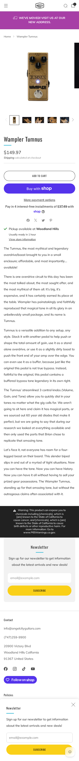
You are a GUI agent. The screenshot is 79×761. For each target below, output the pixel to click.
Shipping (9, 157)
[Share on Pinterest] (51, 220)
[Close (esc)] (73, 704)
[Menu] (6, 6)
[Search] (65, 6)
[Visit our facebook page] (5, 668)
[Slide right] (72, 120)
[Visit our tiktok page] (23, 668)
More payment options (39, 200)
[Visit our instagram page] (14, 668)
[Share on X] (35, 220)
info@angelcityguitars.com (22, 628)
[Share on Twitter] (43, 220)
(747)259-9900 (15, 637)
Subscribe (39, 749)
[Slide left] (6, 120)
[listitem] (39, 20)
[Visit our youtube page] (32, 668)
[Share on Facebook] (28, 220)
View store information (22, 239)
